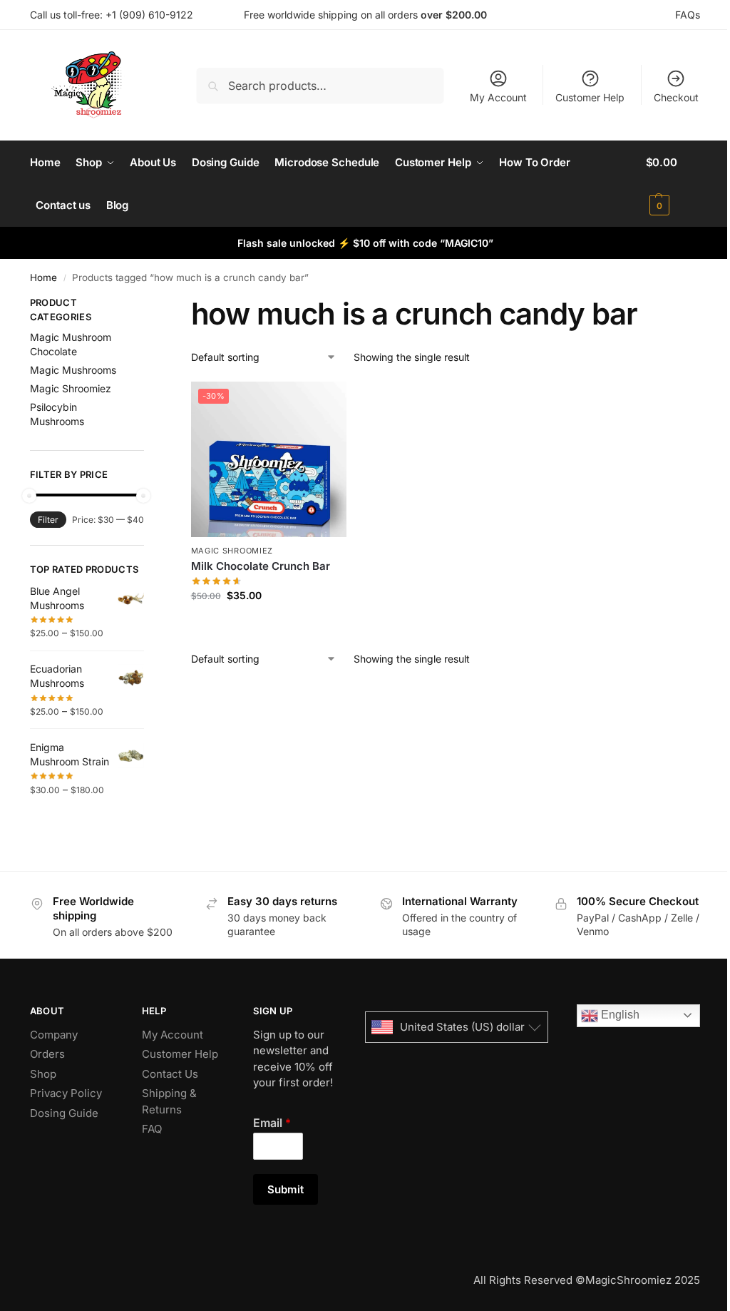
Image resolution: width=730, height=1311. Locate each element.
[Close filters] (148, 304)
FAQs (687, 15)
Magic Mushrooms (73, 370)
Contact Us (170, 1074)
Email (272, 1123)
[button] (673, 184)
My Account (498, 97)
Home (43, 277)
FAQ (152, 1129)
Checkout (676, 97)
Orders (47, 1054)
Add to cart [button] (268, 625)
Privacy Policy (66, 1093)
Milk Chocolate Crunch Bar (260, 566)
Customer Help (589, 97)
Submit (285, 1189)
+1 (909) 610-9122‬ (149, 15)
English (618, 1015)
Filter (48, 519)
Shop (43, 1074)
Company (54, 1034)
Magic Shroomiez (232, 551)
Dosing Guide (64, 1113)
